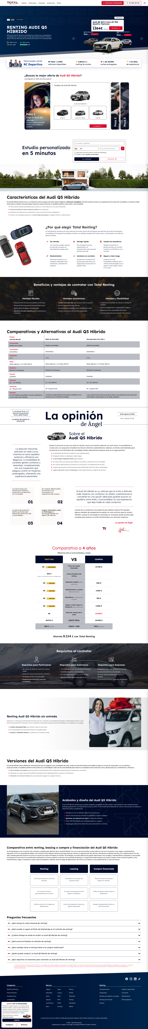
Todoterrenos (126, 996)
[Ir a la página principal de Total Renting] (8, 20)
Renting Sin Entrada (106, 999)
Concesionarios (104, 989)
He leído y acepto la (87, 154)
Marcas (102, 1003)
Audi (12, 19)
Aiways (71, 999)
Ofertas (24, 3)
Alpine (71, 1006)
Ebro (47, 1006)
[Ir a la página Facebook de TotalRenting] (127, 979)
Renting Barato (127, 999)
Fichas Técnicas (12, 993)
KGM (59, 996)
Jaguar (48, 989)
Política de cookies (85, 1024)
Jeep (59, 989)
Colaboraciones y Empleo (59, 1024)
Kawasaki (49, 993)
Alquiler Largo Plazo (128, 989)
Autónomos (51, 3)
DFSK (59, 1003)
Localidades (11, 999)
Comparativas (11, 996)
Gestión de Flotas (12, 989)
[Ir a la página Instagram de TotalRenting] (131, 979)
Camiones (125, 993)
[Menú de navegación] (145, 3)
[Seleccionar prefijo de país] (76, 149)
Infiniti (71, 993)
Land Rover (49, 1003)
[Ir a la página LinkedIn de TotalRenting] (135, 979)
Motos (59, 3)
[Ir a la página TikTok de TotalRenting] (139, 979)
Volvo (48, 996)
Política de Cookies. (8, 1017)
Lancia (59, 993)
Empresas (42, 3)
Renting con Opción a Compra (109, 996)
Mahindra (72, 996)
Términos (93, 1024)
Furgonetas (103, 993)
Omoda (59, 1006)
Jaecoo (48, 999)
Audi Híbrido (19, 19)
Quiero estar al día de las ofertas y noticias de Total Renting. (91, 152)
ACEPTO (16, 1020)
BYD (58, 999)
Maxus (71, 989)
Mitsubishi (72, 1003)
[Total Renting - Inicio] (12, 3)
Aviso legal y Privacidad (73, 1024)
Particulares (32, 3)
